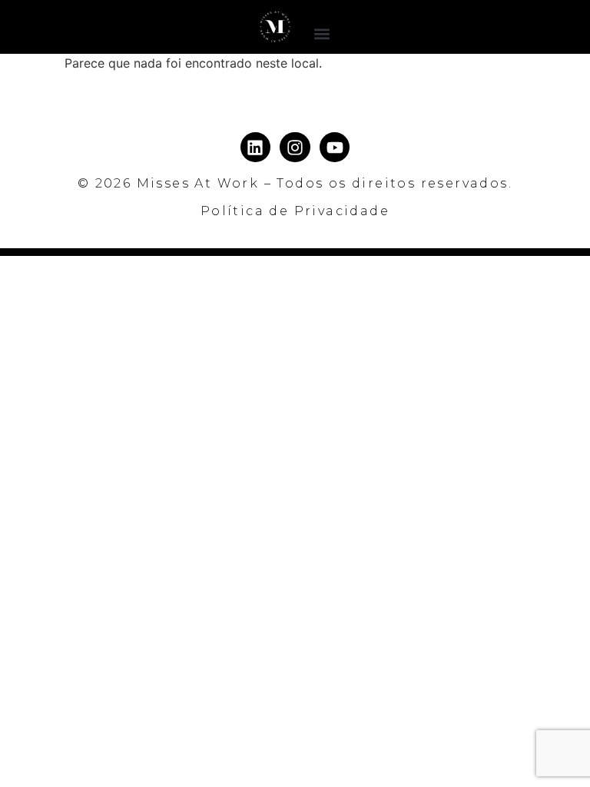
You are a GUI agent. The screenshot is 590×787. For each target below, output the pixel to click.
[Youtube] (335, 147)
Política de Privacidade (295, 211)
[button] (322, 33)
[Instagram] (295, 147)
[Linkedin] (255, 147)
